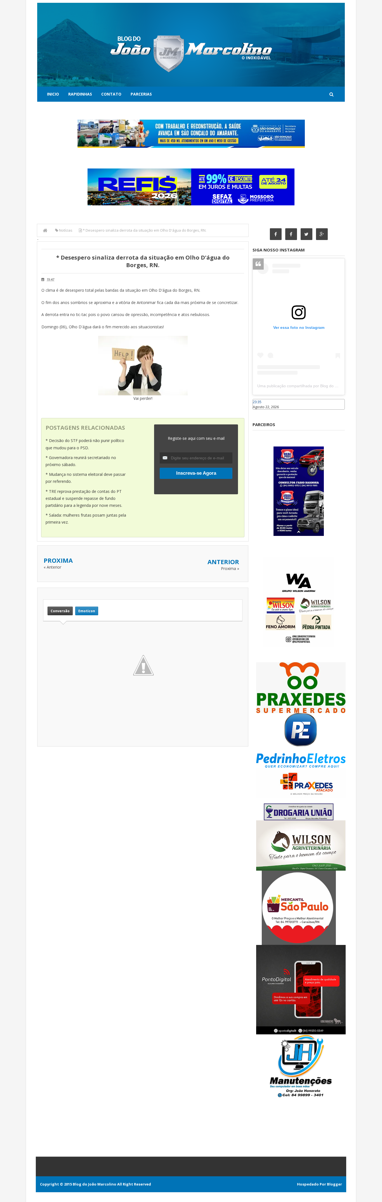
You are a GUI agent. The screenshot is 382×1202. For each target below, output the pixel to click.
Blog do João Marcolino (94, 1184)
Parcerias (141, 94)
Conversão (60, 611)
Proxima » (230, 568)
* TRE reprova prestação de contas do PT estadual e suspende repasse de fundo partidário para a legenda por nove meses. (84, 498)
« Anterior (52, 567)
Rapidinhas (80, 94)
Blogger (334, 1184)
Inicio (53, 94)
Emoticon (86, 611)
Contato (111, 94)
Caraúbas (261, 412)
